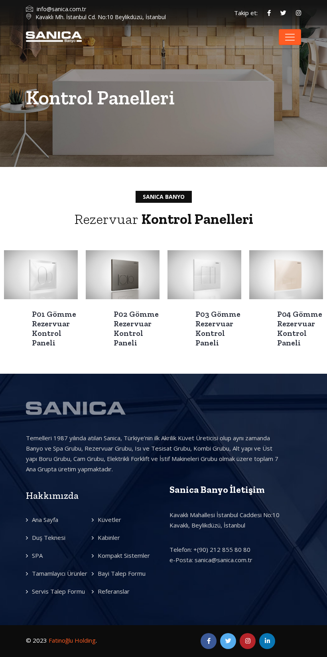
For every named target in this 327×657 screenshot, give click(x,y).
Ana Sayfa (45, 520)
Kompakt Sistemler (124, 555)
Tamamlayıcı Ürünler (59, 573)
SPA (37, 555)
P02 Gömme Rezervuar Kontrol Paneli (136, 328)
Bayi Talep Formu (122, 573)
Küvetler (109, 520)
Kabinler (109, 537)
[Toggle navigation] (290, 37)
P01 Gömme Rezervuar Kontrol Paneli (54, 328)
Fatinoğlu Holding (72, 640)
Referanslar (114, 591)
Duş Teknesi (48, 537)
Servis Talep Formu (58, 591)
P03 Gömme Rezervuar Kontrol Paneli (217, 328)
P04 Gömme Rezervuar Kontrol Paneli (299, 328)
